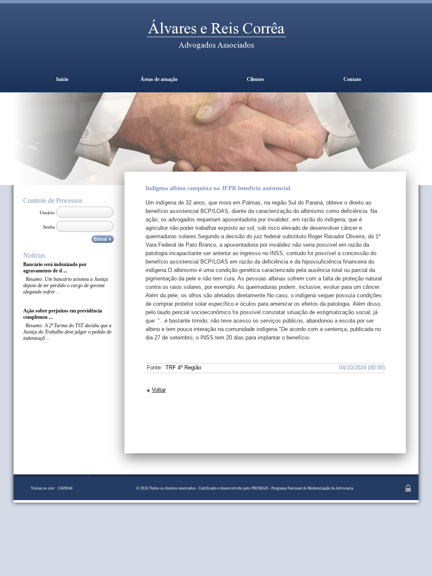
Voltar (159, 390)
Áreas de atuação (159, 79)
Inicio (62, 79)
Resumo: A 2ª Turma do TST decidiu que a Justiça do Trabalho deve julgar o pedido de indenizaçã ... (67, 332)
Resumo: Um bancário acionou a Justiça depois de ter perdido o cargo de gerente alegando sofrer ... (65, 285)
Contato (352, 79)
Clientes (255, 79)
